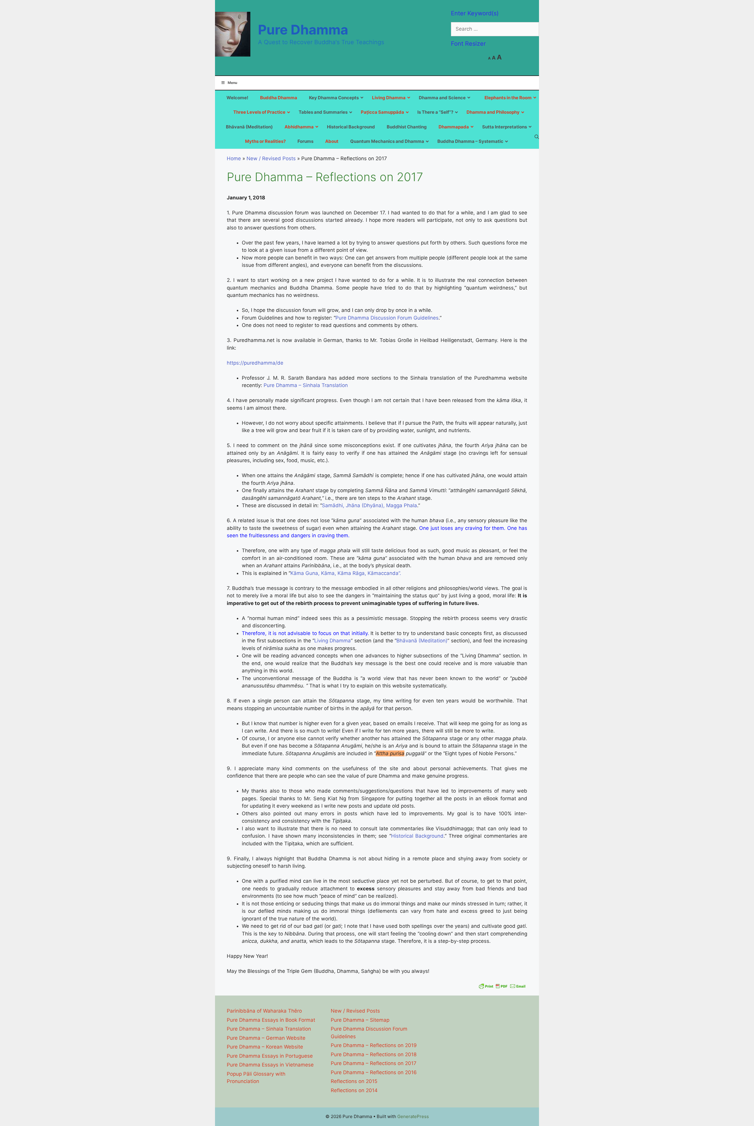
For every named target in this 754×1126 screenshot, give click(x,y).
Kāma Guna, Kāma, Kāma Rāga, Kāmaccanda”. (345, 573)
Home (234, 158)
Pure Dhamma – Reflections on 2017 (373, 1063)
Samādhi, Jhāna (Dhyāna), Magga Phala (369, 505)
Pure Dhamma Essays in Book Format (271, 1020)
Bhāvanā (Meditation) (421, 641)
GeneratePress (413, 1116)
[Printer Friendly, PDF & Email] (502, 986)
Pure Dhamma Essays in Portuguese (270, 1056)
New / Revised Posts (271, 158)
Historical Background (417, 836)
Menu (232, 82)
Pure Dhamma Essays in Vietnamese (270, 1065)
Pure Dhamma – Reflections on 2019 (374, 1045)
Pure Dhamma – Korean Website (265, 1047)
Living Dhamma (332, 641)
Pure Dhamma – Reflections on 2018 (373, 1054)
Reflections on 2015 (354, 1081)
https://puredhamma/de (255, 363)
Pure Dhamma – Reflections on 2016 (374, 1072)
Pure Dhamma (303, 30)
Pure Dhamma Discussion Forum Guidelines (387, 318)
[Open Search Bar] (537, 136)
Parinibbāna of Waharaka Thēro (264, 1011)
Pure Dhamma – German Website (266, 1038)
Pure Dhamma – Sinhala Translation (306, 385)
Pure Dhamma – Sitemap (360, 1020)
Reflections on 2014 (354, 1090)
